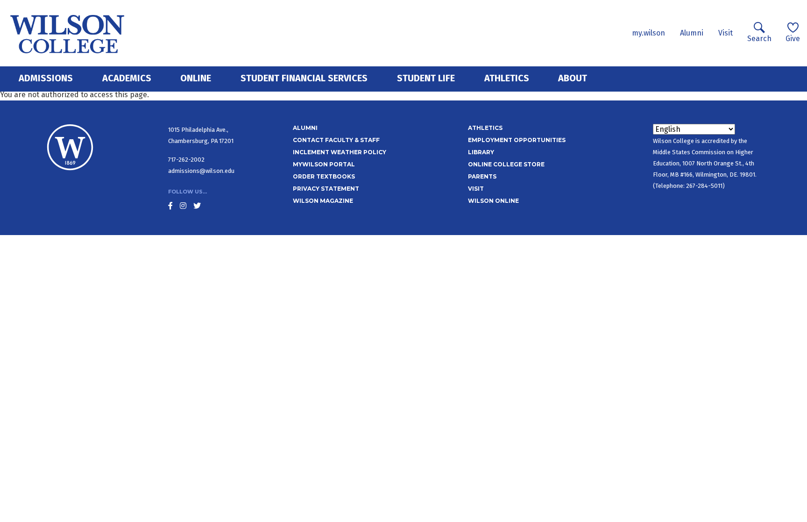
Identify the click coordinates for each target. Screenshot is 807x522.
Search (759, 38)
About (572, 78)
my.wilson (648, 33)
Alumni (691, 33)
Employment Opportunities (517, 139)
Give (793, 38)
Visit (725, 33)
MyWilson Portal (324, 164)
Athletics (506, 78)
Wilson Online (493, 200)
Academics (126, 78)
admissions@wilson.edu (201, 170)
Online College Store (506, 164)
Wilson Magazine (323, 200)
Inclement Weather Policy (339, 152)
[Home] (67, 33)
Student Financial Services (304, 78)
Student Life (426, 78)
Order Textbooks (324, 176)
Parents (482, 176)
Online (195, 78)
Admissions (46, 78)
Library (481, 152)
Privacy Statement (326, 188)
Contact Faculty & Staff (336, 139)
